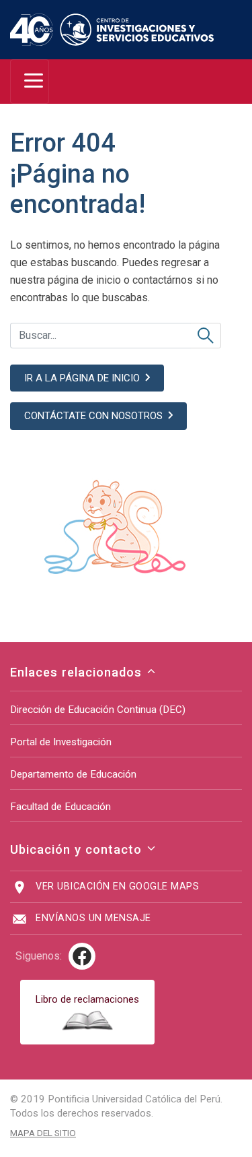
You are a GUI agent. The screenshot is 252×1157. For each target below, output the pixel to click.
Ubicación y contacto (78, 849)
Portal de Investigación (61, 742)
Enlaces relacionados (78, 672)
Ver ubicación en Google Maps (117, 886)
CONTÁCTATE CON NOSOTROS (93, 416)
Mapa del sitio (43, 1132)
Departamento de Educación (73, 774)
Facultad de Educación (60, 807)
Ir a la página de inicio (82, 378)
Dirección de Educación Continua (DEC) (97, 709)
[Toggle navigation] (29, 81)
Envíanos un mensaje (93, 918)
